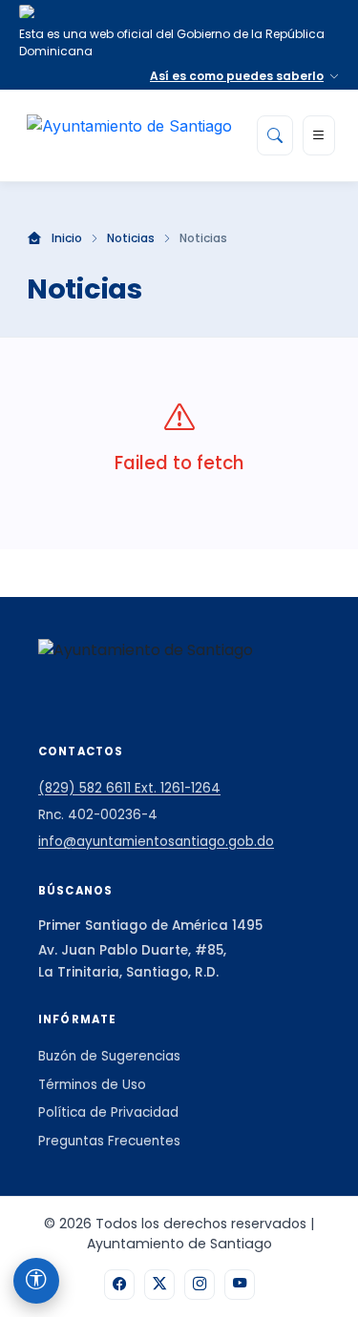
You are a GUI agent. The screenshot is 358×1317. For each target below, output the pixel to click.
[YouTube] (239, 1284)
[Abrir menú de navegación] (319, 135)
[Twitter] (159, 1284)
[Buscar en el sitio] (275, 135)
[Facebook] (119, 1284)
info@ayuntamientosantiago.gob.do (156, 842)
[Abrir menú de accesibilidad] (36, 1281)
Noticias (131, 238)
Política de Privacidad (108, 1112)
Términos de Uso (92, 1085)
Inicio (67, 238)
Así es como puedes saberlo (237, 76)
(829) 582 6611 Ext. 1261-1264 (129, 788)
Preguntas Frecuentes (109, 1141)
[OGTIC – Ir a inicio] (129, 135)
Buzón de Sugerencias (109, 1056)
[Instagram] (199, 1284)
